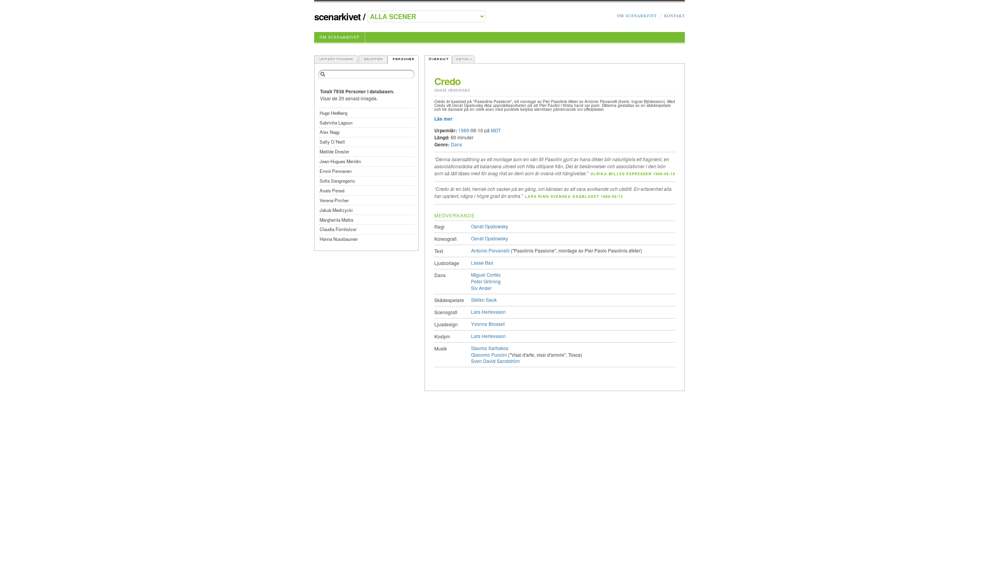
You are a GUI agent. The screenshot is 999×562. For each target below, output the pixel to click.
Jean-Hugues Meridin (340, 161)
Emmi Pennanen (336, 171)
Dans (456, 144)
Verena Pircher (334, 200)
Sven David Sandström (495, 360)
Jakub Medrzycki (336, 210)
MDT (496, 130)
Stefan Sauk (484, 299)
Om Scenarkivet (637, 15)
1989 (463, 130)
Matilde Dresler (334, 151)
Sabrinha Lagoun (336, 122)
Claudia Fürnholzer (338, 229)
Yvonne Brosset (488, 323)
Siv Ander (481, 288)
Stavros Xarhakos (489, 348)
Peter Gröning (486, 281)
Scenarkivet (337, 16)
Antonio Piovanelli (490, 250)
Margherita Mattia (336, 220)
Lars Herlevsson (488, 311)
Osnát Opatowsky (489, 226)
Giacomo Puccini (489, 354)
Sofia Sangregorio (337, 181)
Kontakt (674, 15)
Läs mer (443, 118)
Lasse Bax (482, 262)
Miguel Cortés (486, 274)
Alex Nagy (330, 132)
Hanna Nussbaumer (339, 239)
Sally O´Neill (332, 142)
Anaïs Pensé (332, 190)
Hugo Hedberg (333, 113)
